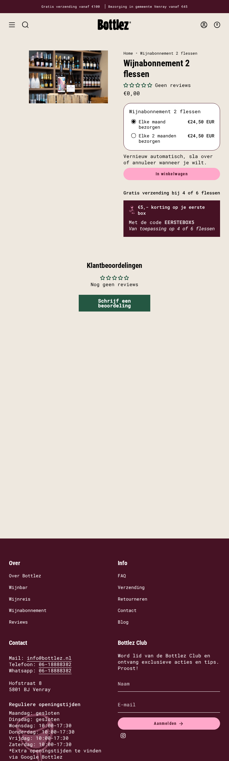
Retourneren (132, 599)
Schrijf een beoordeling (114, 303)
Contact (127, 610)
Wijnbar (18, 587)
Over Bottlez (25, 576)
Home (128, 53)
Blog (123, 622)
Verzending (131, 587)
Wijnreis (19, 599)
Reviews (18, 622)
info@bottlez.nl (49, 658)
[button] (137, 85)
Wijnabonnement (28, 610)
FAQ (122, 576)
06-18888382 (55, 664)
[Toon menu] (12, 25)
